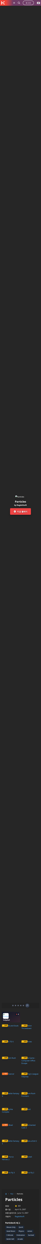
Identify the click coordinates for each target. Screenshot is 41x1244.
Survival (31, 1235)
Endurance (21, 1235)
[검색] (19, 3)
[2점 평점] (15, 1005)
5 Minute (10, 1235)
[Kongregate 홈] (3, 3)
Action (30, 1231)
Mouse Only (11, 1227)
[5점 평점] (23, 1005)
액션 (11, 1194)
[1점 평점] (13, 1005)
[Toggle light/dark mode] (14, 3)
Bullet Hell (10, 1239)
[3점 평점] (18, 1005)
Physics (21, 1231)
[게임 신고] (27, 1005)
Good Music (11, 1231)
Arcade (20, 1239)
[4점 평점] (21, 1005)
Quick (21, 1227)
